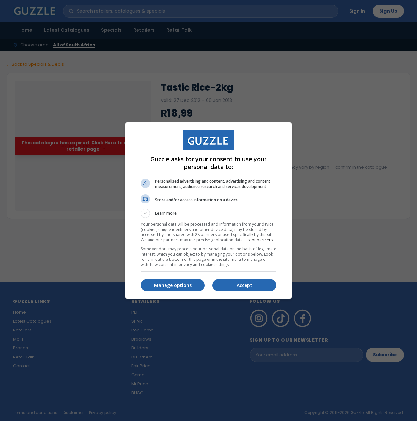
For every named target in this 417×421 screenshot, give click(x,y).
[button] (208, 213)
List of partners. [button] (259, 240)
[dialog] (208, 210)
